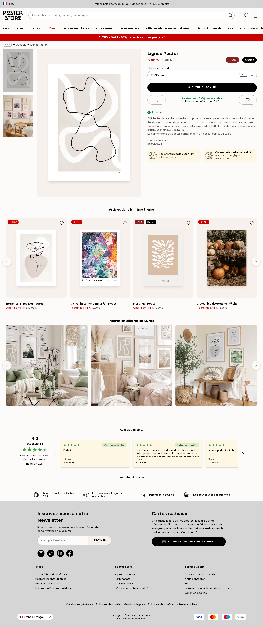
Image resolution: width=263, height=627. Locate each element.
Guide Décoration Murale (51, 574)
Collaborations (124, 583)
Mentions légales (134, 604)
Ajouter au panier (202, 87)
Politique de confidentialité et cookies (172, 604)
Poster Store (140, 615)
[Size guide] (156, 100)
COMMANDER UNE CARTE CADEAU (192, 541)
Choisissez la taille (158, 68)
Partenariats (122, 579)
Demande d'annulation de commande (209, 588)
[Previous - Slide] (7, 261)
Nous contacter (195, 579)
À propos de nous (126, 574)
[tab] (246, 15)
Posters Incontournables (50, 579)
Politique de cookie (108, 604)
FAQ (187, 583)
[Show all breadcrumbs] (7, 45)
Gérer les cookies (196, 592)
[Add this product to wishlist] (248, 100)
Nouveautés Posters (48, 583)
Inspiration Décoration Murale (54, 588)
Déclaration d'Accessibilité (131, 588)
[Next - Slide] (256, 261)
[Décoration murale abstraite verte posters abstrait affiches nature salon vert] (47, 365)
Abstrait (21, 44)
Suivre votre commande (200, 574)
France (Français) (35, 617)
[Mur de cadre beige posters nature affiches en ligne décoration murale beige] (131, 365)
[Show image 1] (18, 70)
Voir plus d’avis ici (131, 477)
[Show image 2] (18, 116)
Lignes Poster (38, 44)
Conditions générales (79, 604)
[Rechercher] (231, 15)
